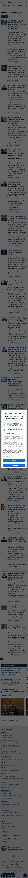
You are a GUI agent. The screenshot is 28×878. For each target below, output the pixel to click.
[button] (14, 434)
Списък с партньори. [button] (18, 444)
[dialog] (14, 439)
